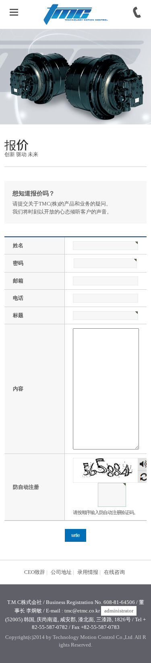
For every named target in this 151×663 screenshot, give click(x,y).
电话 (18, 298)
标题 (18, 315)
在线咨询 (114, 572)
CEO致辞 (34, 572)
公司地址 (61, 572)
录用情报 (87, 572)
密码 (18, 263)
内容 (18, 389)
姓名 (18, 245)
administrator (118, 611)
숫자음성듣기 (144, 464)
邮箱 (18, 281)
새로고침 (144, 476)
